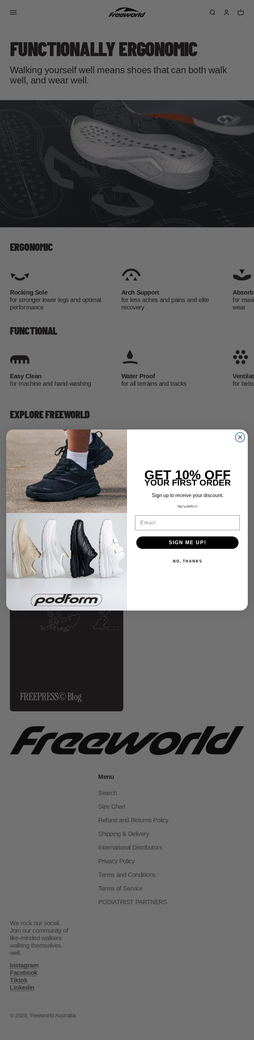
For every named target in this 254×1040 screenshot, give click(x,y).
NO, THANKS (187, 561)
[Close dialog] (240, 437)
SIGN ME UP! (187, 542)
